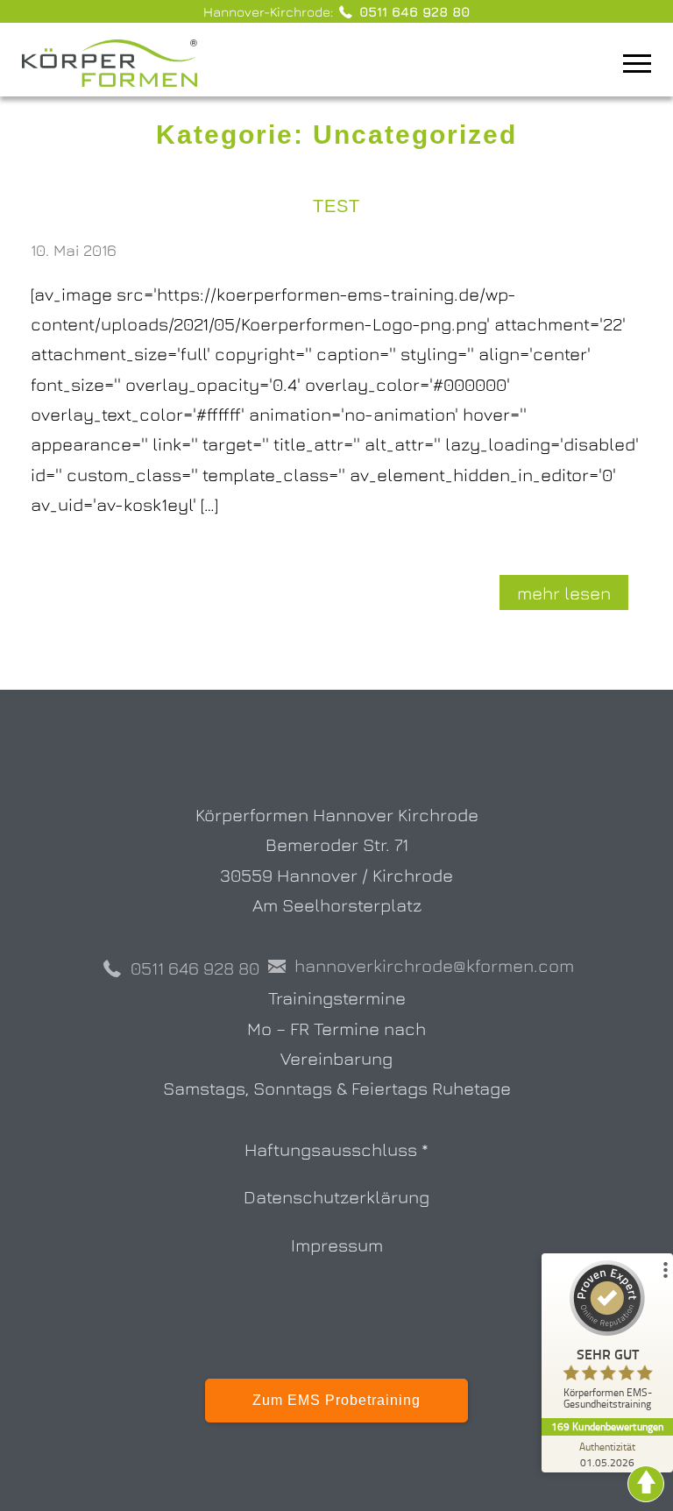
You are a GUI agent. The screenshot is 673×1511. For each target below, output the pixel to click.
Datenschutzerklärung (336, 1196)
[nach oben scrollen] (645, 1482)
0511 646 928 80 (412, 11)
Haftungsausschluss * (336, 1149)
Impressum (337, 1244)
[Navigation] (648, 66)
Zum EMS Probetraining (336, 1400)
